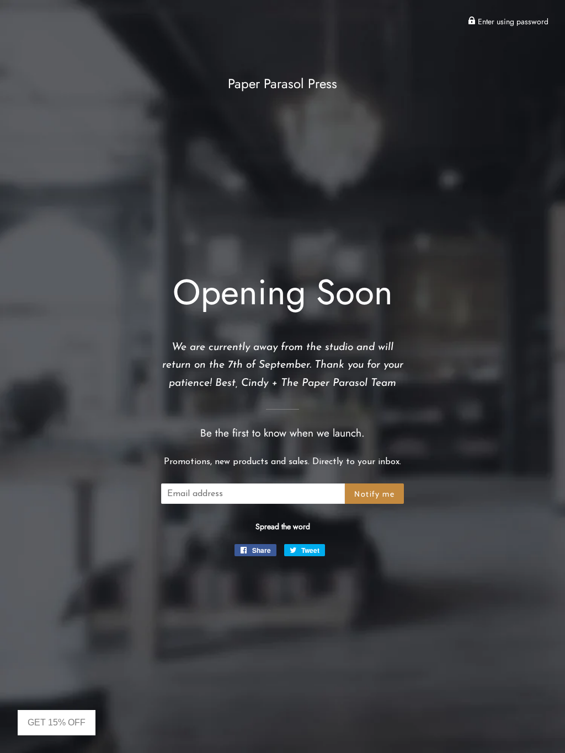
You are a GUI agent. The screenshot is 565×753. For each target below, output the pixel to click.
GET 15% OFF (57, 722)
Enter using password (512, 21)
